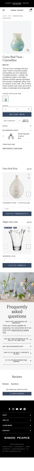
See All (29, 169)
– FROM (17, 214)
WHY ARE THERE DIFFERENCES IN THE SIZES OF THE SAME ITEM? (16, 339)
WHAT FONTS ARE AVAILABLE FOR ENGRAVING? (16, 322)
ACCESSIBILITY (19, 446)
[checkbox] (6, 99)
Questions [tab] (15, 384)
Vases (9, 16)
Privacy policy (8, 446)
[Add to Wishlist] (29, 175)
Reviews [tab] (6, 384)
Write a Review (21, 394)
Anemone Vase (9, 256)
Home (4, 16)
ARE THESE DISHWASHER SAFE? (13, 346)
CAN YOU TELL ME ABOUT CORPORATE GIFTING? (16, 353)
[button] (28, 50)
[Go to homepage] (17, 10)
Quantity (5, 106)
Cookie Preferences (18, 449)
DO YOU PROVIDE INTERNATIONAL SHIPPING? (16, 360)
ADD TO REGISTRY (9, 120)
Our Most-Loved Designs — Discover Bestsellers (17, 3)
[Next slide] (28, 194)
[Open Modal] (4, 10)
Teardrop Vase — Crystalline (16, 203)
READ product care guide (12, 148)
